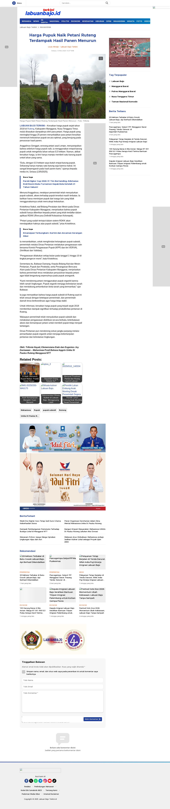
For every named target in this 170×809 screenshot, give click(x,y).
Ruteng (30, 129)
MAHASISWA (45, 27)
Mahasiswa (26, 410)
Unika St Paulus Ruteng (30, 416)
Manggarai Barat (120, 86)
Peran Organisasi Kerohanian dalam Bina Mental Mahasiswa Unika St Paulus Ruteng (82, 522)
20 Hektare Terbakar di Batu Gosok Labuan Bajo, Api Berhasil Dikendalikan (32, 577)
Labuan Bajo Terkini (28, 27)
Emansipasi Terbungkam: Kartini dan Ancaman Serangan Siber (52, 234)
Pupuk (37, 410)
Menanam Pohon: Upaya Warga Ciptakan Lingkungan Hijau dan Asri (37, 538)
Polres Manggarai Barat (124, 91)
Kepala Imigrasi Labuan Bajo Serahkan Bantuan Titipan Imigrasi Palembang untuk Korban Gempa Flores (62, 611)
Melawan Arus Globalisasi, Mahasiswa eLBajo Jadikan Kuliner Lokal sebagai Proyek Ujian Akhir (84, 539)
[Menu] (14, 3)
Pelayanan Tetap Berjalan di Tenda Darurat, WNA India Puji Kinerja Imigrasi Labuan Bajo (91, 578)
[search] (107, 3)
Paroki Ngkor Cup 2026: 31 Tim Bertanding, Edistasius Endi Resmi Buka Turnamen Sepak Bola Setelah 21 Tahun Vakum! (50, 184)
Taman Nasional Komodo (124, 101)
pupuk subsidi (49, 410)
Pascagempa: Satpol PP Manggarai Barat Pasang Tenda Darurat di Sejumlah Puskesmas (61, 578)
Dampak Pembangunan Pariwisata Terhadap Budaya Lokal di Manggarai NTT (39, 530)
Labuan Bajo (118, 81)
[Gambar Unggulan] (63, 118)
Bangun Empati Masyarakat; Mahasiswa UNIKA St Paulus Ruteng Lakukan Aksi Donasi (84, 530)
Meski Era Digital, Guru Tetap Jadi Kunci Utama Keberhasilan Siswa (40, 522)
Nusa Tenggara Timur (123, 96)
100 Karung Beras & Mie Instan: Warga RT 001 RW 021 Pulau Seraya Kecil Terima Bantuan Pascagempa (33, 611)
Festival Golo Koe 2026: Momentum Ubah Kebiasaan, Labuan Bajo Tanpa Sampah (92, 610)
